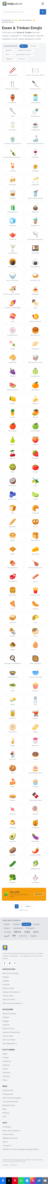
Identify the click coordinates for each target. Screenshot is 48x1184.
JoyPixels (6, 1076)
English (7, 924)
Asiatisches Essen (25, 50)
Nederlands (18, 928)
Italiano (7, 928)
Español (16, 924)
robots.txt (13, 1165)
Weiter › (29, 906)
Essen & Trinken (9, 999)
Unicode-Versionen (10, 1101)
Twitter (5, 1069)
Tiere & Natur (8, 996)
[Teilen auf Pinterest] (15, 1180)
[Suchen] (43, 12)
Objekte (6, 981)
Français (36, 924)
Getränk (9, 50)
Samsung (6, 1072)
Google (6, 1057)
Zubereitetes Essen (23, 55)
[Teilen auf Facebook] (3, 1180)
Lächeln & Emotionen (11, 1032)
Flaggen (6, 977)
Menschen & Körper (11, 973)
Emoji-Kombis (8, 1090)
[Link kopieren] (39, 1180)
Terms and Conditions (11, 1131)
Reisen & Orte (8, 988)
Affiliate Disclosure (10, 1138)
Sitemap (5, 1165)
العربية (6, 936)
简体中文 (17, 932)
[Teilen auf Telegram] (27, 1180)
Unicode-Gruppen (25, 20)
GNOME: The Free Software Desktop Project (21, 1149)
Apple (5, 1054)
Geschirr (34, 46)
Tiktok (5, 1080)
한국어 (36, 932)
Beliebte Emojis (9, 1105)
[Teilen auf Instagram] (33, 1180)
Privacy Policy (8, 1134)
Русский (7, 932)
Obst (8, 55)
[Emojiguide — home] (12, 4)
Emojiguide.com (8, 20)
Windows (6, 1065)
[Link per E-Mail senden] (45, 1180)
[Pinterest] (15, 963)
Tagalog (33, 936)
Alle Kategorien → (10, 1043)
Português (30, 928)
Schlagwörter (8, 1094)
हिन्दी (13, 936)
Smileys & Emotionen (11, 992)
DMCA (5, 1142)
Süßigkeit (9, 59)
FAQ (4, 1116)
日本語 (27, 932)
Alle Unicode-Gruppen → (12, 1003)
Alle (23, 46)
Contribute (7, 1127)
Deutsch (26, 924)
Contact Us (7, 1146)
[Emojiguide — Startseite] (5, 947)
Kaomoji (6, 1113)
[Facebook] (5, 963)
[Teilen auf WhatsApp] (21, 1180)
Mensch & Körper (9, 1013)
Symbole (6, 984)
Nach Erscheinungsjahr (12, 1098)
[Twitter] (10, 963)
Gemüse (22, 59)
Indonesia (23, 936)
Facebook (7, 1061)
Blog (4, 1109)
